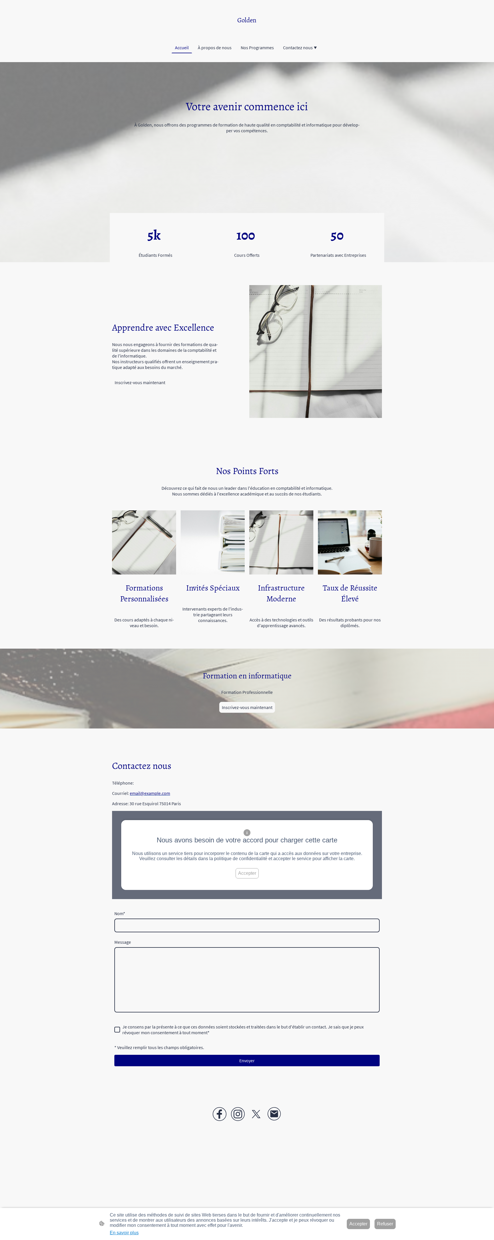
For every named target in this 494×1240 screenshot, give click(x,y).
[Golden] (246, 29)
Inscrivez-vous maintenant (140, 382)
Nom (119, 913)
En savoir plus (124, 1232)
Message (122, 942)
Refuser (385, 1223)
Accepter (247, 873)
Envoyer (247, 1060)
